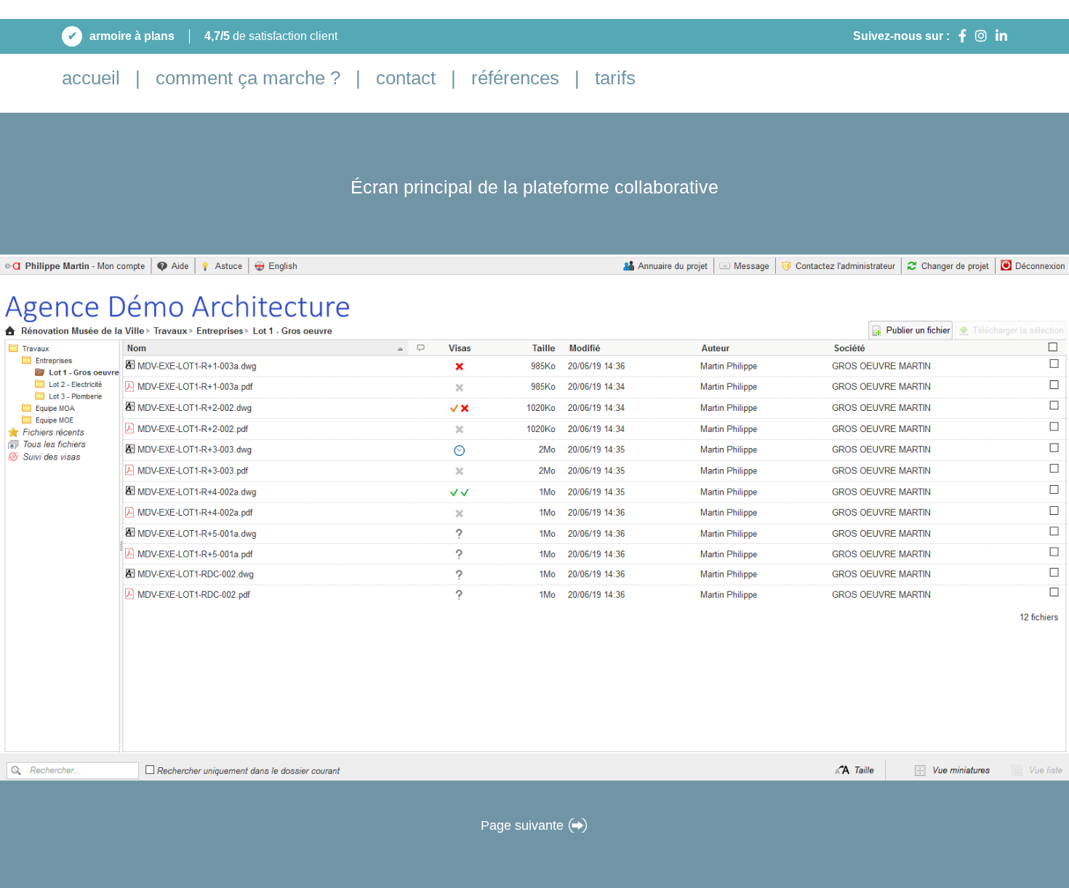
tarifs (615, 78)
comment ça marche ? (248, 78)
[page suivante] (578, 825)
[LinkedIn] (1001, 36)
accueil (91, 78)
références (515, 78)
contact (406, 78)
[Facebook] (962, 36)
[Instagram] (981, 36)
